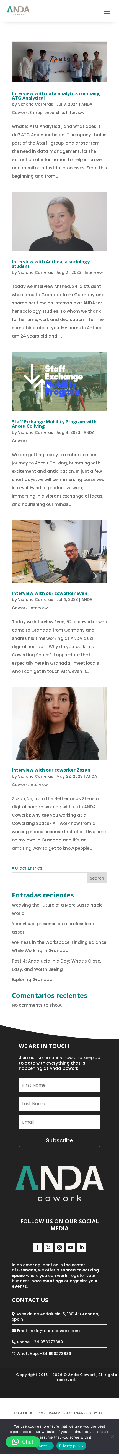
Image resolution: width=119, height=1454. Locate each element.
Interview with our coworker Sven (49, 593)
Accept (44, 1446)
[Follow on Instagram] (59, 1247)
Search (97, 878)
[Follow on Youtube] (70, 1247)
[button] (23, 1441)
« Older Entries (27, 868)
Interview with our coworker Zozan (51, 770)
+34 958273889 (55, 1353)
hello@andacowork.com (55, 1330)
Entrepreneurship (47, 112)
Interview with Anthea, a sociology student (51, 264)
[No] (112, 1436)
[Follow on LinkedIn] (81, 1247)
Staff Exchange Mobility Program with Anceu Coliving (54, 424)
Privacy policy (71, 1446)
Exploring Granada (33, 979)
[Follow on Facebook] (37, 1247)
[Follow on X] (48, 1247)
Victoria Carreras (35, 104)
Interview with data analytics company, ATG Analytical (56, 95)
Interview (75, 112)
